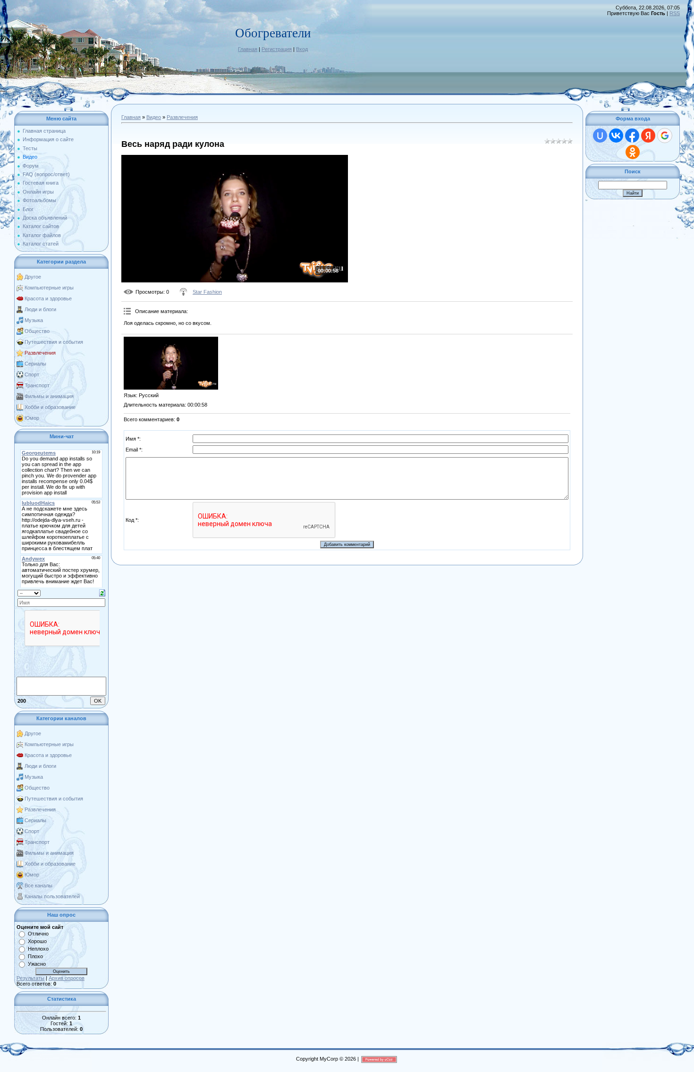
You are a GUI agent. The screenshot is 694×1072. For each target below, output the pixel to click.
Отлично (38, 933)
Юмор (32, 418)
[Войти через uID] (600, 135)
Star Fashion (207, 292)
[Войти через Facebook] (632, 135)
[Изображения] (171, 363)
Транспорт (37, 385)
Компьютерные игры (49, 287)
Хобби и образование (50, 407)
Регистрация (277, 49)
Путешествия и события (54, 342)
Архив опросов (67, 978)
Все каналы (38, 885)
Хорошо (37, 941)
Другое (33, 277)
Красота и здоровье (48, 298)
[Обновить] (102, 592)
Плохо (35, 956)
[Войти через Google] (664, 135)
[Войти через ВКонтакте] (616, 135)
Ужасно (37, 964)
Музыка (34, 320)
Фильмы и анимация (49, 396)
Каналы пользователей (52, 896)
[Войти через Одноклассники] (633, 152)
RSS (674, 13)
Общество (37, 331)
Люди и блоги (40, 309)
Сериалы (35, 363)
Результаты (30, 978)
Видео (153, 117)
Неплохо (38, 949)
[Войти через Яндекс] (648, 135)
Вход (302, 49)
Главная (247, 49)
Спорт (32, 374)
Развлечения (40, 353)
